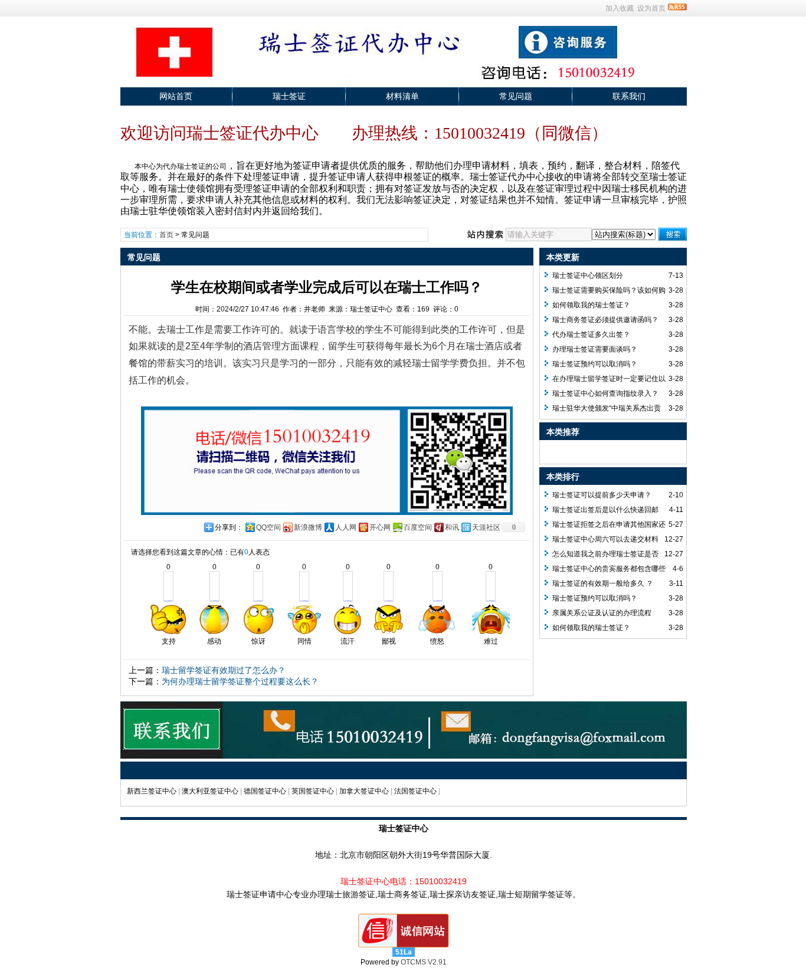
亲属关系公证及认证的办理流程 (601, 613)
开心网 (380, 527)
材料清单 (402, 96)
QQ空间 (268, 527)
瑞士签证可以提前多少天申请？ (601, 495)
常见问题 (515, 96)
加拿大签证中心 (364, 791)
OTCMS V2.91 (424, 962)
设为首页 (651, 8)
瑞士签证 (289, 96)
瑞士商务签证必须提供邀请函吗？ (605, 320)
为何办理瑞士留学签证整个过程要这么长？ (240, 681)
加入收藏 (619, 8)
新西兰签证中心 (151, 791)
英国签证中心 (312, 791)
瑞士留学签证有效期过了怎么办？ (224, 670)
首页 (166, 235)
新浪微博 (308, 527)
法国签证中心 (415, 791)
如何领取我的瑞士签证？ (591, 305)
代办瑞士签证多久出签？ (591, 334)
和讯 (452, 527)
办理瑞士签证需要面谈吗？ (594, 349)
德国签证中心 (265, 791)
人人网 (345, 527)
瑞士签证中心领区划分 (587, 275)
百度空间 (418, 527)
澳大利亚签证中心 (210, 791)
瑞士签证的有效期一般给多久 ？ (602, 583)
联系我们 (629, 96)
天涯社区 (486, 527)
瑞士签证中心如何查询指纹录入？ (605, 393)
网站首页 (175, 96)
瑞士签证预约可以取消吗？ (594, 364)
